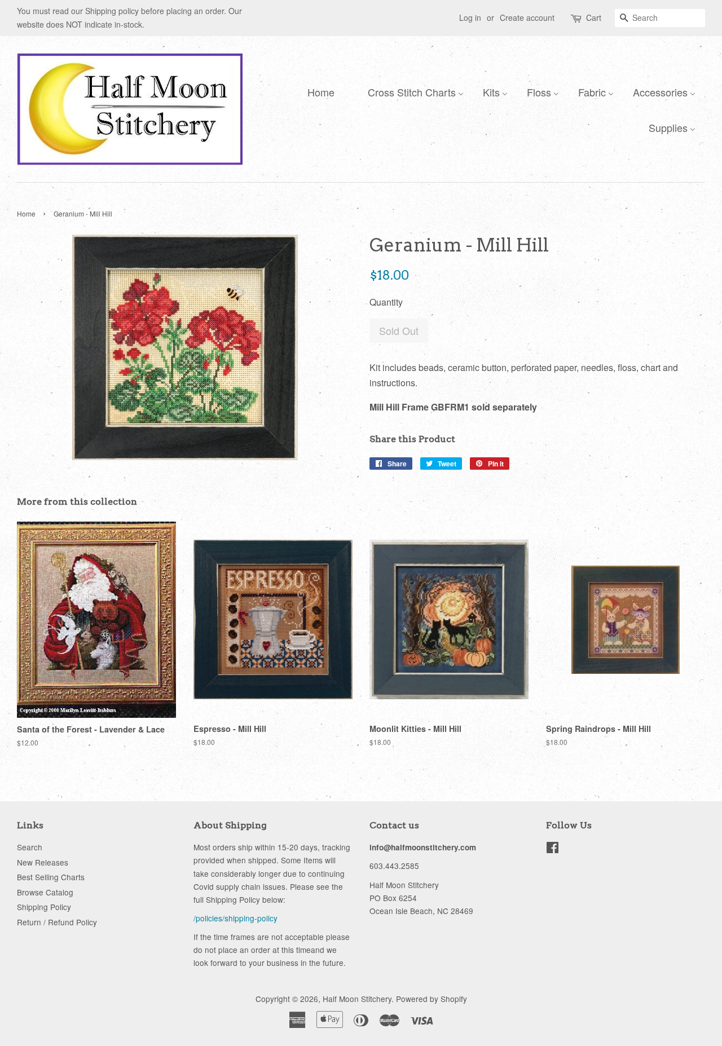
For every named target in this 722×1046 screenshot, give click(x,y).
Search (29, 847)
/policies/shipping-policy (235, 918)
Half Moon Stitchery (357, 998)
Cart (593, 17)
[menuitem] (318, 91)
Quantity (386, 301)
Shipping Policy (44, 906)
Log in (470, 17)
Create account (527, 17)
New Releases (42, 862)
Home (26, 213)
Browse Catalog (45, 892)
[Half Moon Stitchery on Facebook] (552, 849)
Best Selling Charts (51, 876)
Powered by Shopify (431, 998)
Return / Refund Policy (57, 922)
